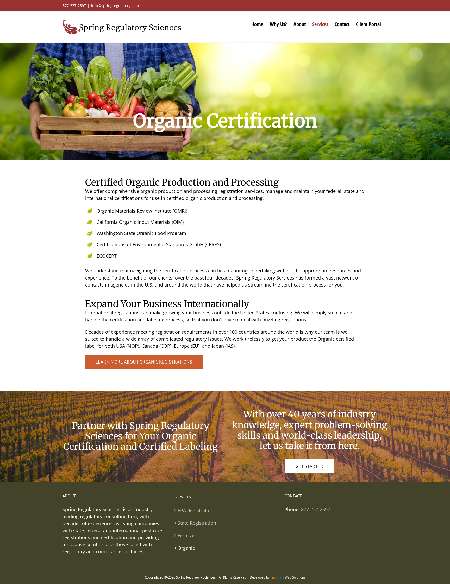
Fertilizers (188, 535)
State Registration (197, 523)
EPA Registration (196, 510)
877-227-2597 (315, 509)
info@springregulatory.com (115, 5)
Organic (186, 548)
